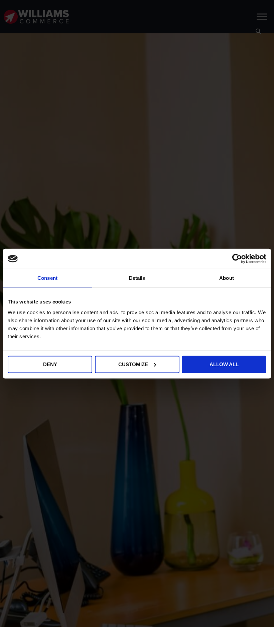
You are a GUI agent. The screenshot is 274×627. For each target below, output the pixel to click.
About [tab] (226, 278)
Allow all (224, 364)
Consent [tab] (47, 278)
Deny (50, 364)
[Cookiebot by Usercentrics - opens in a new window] (237, 259)
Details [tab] (137, 278)
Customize (133, 364)
